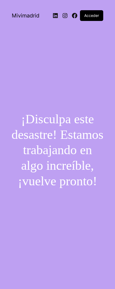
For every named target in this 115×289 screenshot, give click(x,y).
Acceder (91, 15)
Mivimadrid (25, 15)
